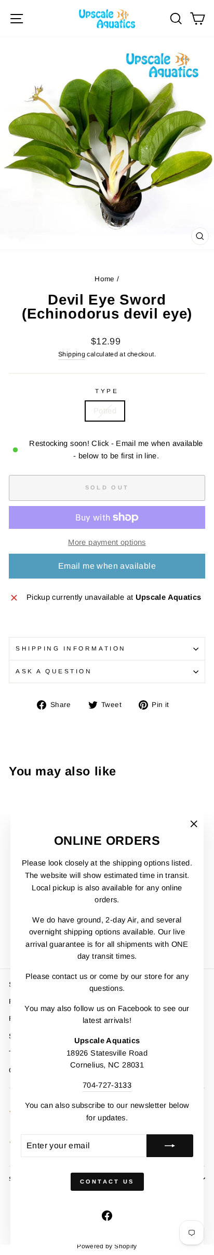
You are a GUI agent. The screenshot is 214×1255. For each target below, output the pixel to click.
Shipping (71, 354)
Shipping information (71, 648)
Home (104, 279)
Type (106, 390)
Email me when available (107, 565)
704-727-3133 (107, 1085)
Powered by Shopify (107, 1246)
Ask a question (54, 671)
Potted (104, 411)
